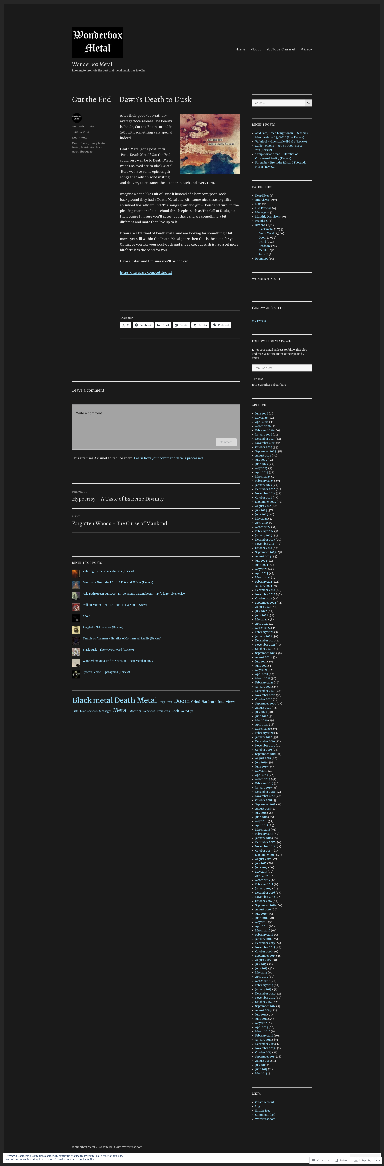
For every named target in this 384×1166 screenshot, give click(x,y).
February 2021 (264, 682)
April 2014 (261, 1027)
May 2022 (261, 619)
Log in (259, 1106)
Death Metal (80, 137)
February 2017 (264, 884)
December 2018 (265, 792)
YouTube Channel (281, 49)
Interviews (227, 701)
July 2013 (260, 1065)
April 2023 (261, 573)
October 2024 (263, 497)
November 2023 (265, 544)
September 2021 (265, 653)
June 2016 (261, 918)
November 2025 (265, 443)
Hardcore (209, 702)
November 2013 (265, 1048)
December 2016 (265, 892)
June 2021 (261, 665)
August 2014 (263, 1010)
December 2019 (265, 741)
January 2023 (263, 586)
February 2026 (264, 430)
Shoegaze (86, 151)
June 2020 (261, 716)
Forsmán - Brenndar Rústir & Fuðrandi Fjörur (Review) (118, 582)
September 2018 (265, 804)
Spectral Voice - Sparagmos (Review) (106, 672)
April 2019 (261, 775)
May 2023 (261, 569)
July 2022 (261, 611)
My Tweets (259, 321)
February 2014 (264, 1035)
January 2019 (263, 787)
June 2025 (261, 464)
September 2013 (265, 1056)
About (256, 49)
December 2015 (265, 943)
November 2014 (265, 997)
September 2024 (265, 502)
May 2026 (261, 417)
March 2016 (262, 930)
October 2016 (263, 901)
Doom (182, 701)
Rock (175, 711)
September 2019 (265, 754)
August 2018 (263, 808)
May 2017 (261, 871)
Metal (75, 147)
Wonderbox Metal (92, 64)
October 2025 (263, 447)
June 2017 (261, 867)
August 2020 (263, 707)
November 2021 (265, 644)
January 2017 (263, 888)
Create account (264, 1102)
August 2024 (263, 506)
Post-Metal (88, 147)
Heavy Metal (97, 143)
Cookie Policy (86, 1159)
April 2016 (261, 926)
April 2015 (261, 976)
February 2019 (264, 783)
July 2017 (261, 863)
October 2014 (263, 1002)
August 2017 (263, 859)
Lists (75, 711)
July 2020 (261, 712)
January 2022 (263, 636)
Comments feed (265, 1115)
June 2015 (261, 968)
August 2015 (263, 960)
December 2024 (265, 489)
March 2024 (263, 527)
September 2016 (265, 905)
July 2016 (261, 913)
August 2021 (263, 657)
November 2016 (265, 897)
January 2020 (263, 737)
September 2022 (265, 602)
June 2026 (261, 413)
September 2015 (265, 955)
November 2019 (265, 745)
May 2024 (261, 518)
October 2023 (263, 548)
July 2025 (261, 460)
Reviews (260, 225)
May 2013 (261, 1073)
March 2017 (262, 880)
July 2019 (261, 762)
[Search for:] (278, 103)
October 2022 (263, 598)
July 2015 (261, 964)
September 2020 (265, 703)
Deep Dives (166, 702)
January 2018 (263, 838)
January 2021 (263, 686)
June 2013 (261, 1069)
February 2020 (264, 733)
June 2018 (261, 817)
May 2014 (261, 1023)
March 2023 (262, 577)
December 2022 (265, 590)
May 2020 (261, 720)
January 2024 (263, 535)
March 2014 (262, 1031)
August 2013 (263, 1061)
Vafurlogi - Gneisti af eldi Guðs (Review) (108, 571)
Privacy (306, 49)
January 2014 (263, 1040)
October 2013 (263, 1052)
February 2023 (264, 581)
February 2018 (264, 834)
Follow (258, 379)
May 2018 (261, 821)
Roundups (186, 711)
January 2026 (263, 434)
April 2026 (262, 422)
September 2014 (265, 1006)
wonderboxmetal (83, 126)
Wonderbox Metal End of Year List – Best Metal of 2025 (118, 661)
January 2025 (263, 485)
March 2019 (262, 779)
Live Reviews (89, 711)
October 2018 (263, 800)
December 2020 (265, 691)
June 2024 (261, 514)
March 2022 (263, 628)
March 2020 (263, 729)
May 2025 (261, 468)
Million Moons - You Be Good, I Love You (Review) (115, 605)
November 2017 (265, 846)
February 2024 (264, 531)
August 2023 (263, 556)
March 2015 (262, 981)
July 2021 (261, 661)
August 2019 (263, 758)
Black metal (92, 700)
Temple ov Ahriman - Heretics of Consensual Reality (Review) (122, 638)
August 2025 (263, 455)
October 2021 (263, 649)
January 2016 (263, 939)
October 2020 (263, 699)
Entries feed (262, 1110)
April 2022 (261, 623)
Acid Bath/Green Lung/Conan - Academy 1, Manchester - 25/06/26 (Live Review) (135, 593)
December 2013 (265, 1044)
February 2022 (264, 632)
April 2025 (261, 472)
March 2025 (263, 476)
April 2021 (261, 674)
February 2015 (264, 985)
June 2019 (261, 766)
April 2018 (261, 825)
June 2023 (261, 565)
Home (240, 49)
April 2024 (261, 523)
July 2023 (261, 560)
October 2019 (263, 750)
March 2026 (263, 426)
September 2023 (265, 552)
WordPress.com (265, 1119)
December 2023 (265, 539)
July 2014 (261, 1014)
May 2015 (261, 972)
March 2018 (262, 829)
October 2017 (263, 850)
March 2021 (262, 678)
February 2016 (264, 934)
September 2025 (265, 451)
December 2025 (265, 439)
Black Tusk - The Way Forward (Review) (108, 649)
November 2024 (265, 493)
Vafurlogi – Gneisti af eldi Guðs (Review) (281, 141)
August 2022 (263, 607)
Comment (226, 442)
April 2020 (261, 724)
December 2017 (265, 842)
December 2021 (265, 640)
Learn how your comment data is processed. (169, 458)
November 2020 (265, 695)
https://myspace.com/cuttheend (146, 272)
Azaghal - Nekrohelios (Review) (103, 627)
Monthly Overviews (142, 711)
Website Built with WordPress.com (120, 1147)
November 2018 (265, 796)
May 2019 (261, 771)
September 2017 (265, 855)
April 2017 (261, 876)
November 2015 (265, 947)
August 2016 (263, 909)
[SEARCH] (308, 102)
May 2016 (261, 922)
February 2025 (264, 481)
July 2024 (261, 510)
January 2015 (263, 989)
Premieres (163, 711)
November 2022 (265, 594)
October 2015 (263, 951)
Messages (105, 711)
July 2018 (261, 813)
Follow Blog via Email (271, 341)
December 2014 (265, 993)
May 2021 (261, 670)
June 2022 (261, 615)
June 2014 (261, 1019)
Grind (195, 702)
